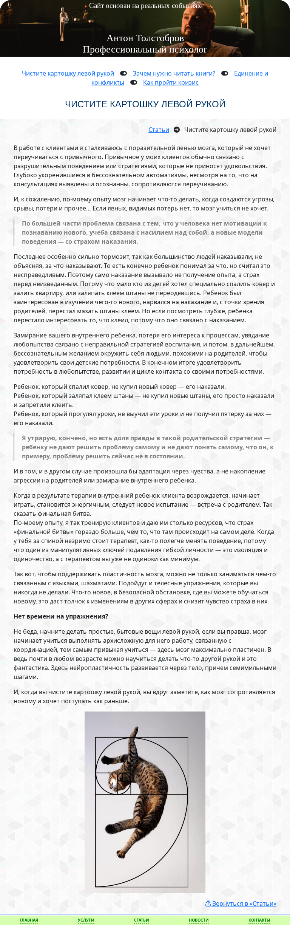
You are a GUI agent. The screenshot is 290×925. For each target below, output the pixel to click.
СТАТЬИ (141, 920)
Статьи (158, 129)
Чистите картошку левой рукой (68, 73)
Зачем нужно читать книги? (174, 73)
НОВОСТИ (199, 920)
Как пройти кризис (171, 82)
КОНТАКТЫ (259, 920)
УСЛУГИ (86, 920)
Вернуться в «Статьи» (243, 903)
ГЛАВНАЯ (29, 920)
